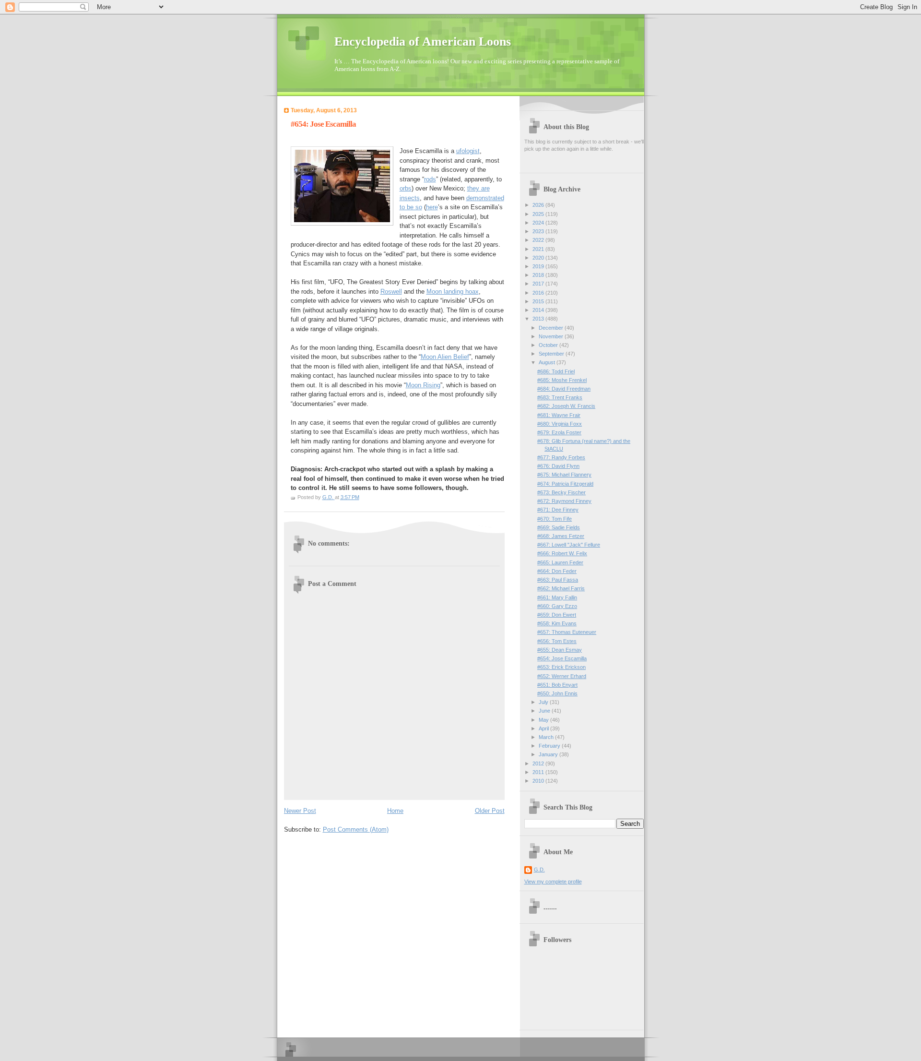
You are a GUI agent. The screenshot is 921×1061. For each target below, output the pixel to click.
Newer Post (300, 810)
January (549, 754)
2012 (538, 763)
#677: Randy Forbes (561, 457)
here (432, 207)
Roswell (391, 291)
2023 (538, 231)
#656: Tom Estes (557, 641)
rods (430, 179)
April (544, 728)
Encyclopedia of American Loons (422, 41)
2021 (538, 249)
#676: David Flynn (558, 466)
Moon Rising (423, 385)
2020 (538, 258)
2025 (538, 214)
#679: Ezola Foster (559, 432)
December (552, 328)
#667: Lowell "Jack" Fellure (568, 545)
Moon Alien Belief (445, 356)
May (544, 720)
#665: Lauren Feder (560, 562)
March (547, 737)
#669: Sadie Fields (558, 527)
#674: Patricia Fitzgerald (565, 484)
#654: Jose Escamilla (562, 658)
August (547, 362)
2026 (538, 205)
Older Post (490, 810)
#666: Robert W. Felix (562, 553)
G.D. (539, 869)
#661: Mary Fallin (557, 597)
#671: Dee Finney (558, 510)
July (544, 702)
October (549, 345)
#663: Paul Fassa (557, 580)
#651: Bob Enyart (557, 685)
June (545, 711)
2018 (538, 275)
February (550, 746)
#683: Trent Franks (559, 397)
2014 (538, 310)
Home (395, 810)
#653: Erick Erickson (561, 667)
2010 (538, 781)
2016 (538, 293)
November (552, 336)
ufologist (468, 151)
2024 (538, 223)
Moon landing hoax (452, 291)
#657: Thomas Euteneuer (566, 632)
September (552, 354)
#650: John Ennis (557, 693)
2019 (538, 266)
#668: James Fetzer (560, 536)
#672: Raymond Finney (564, 501)
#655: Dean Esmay (559, 650)
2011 (538, 772)
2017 (538, 283)
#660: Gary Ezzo (557, 606)
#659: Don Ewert (556, 615)
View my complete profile (553, 881)
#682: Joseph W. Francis (566, 406)
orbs (406, 188)
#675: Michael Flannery (564, 474)
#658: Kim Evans (557, 623)
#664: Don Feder (557, 571)
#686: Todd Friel (556, 371)
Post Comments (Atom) (356, 829)
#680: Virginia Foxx (559, 424)
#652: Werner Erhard (561, 676)
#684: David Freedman (563, 389)
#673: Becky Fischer (561, 492)
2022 (538, 240)
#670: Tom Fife (554, 519)
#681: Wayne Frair (558, 415)
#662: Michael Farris (561, 588)
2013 (538, 319)
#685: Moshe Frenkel (562, 380)
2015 (538, 301)
